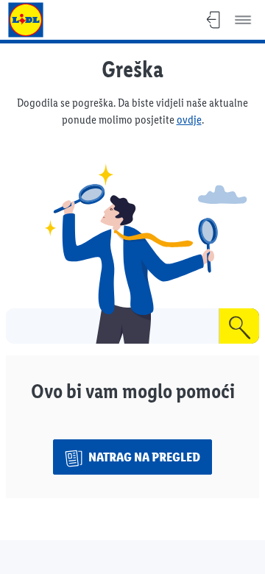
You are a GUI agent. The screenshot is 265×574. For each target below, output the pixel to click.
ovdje (189, 120)
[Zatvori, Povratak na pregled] (213, 20)
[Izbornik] (243, 20)
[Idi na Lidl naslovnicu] (25, 19)
